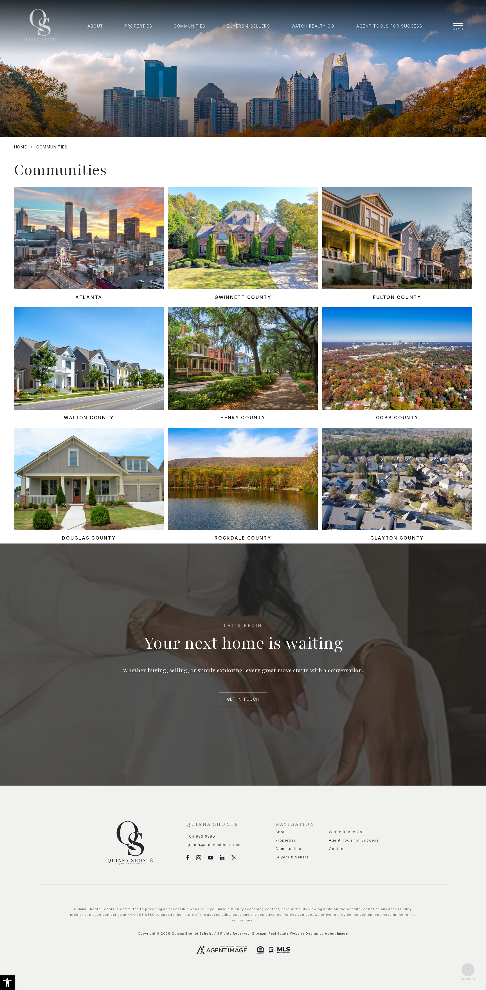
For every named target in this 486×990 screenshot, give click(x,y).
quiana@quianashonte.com (214, 844)
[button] (7, 982)
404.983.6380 (200, 836)
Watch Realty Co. (313, 26)
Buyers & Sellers (248, 26)
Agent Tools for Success (389, 26)
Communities (190, 26)
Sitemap (259, 933)
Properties (138, 26)
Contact (337, 848)
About (95, 26)
